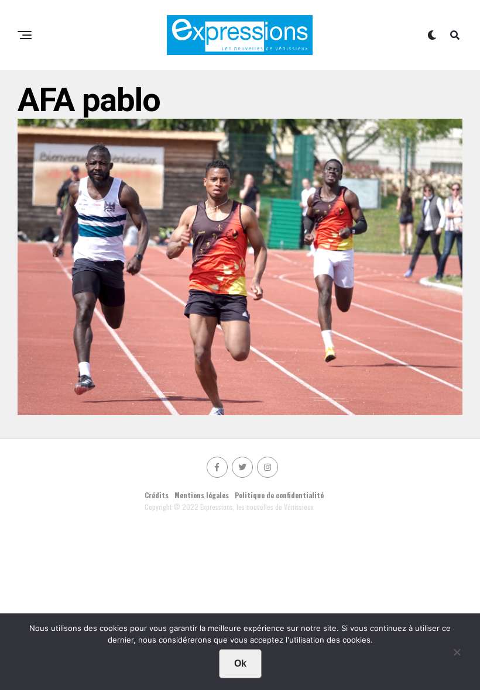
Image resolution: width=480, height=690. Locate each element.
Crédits (157, 495)
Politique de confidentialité (279, 495)
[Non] (456, 655)
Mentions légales (201, 495)
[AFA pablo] (240, 411)
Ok (240, 663)
